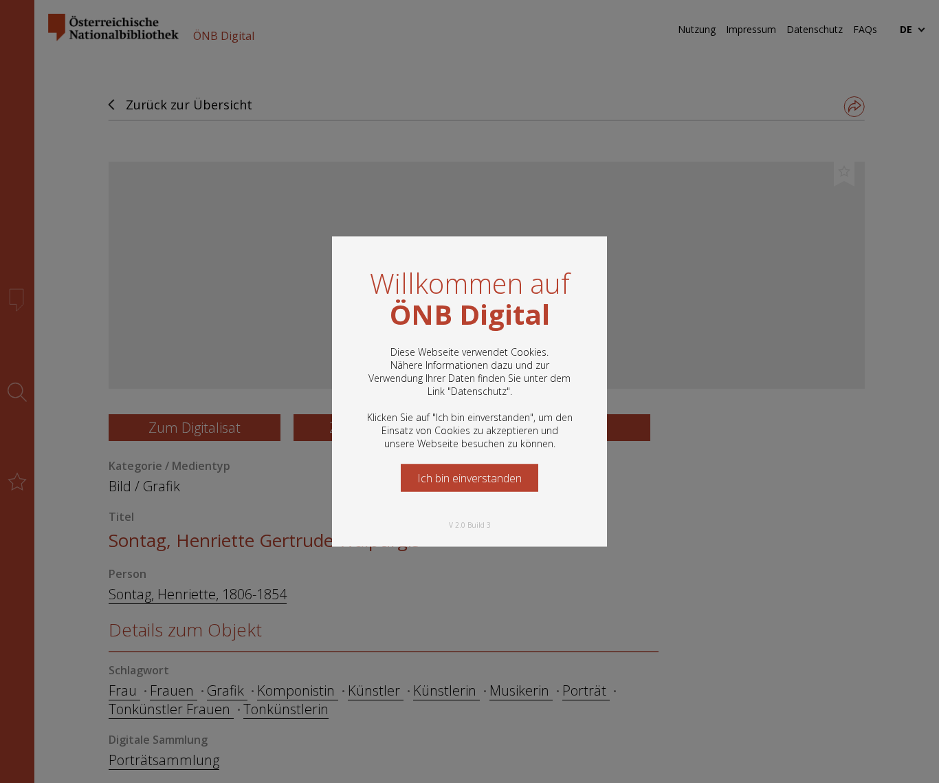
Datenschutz (479, 391)
